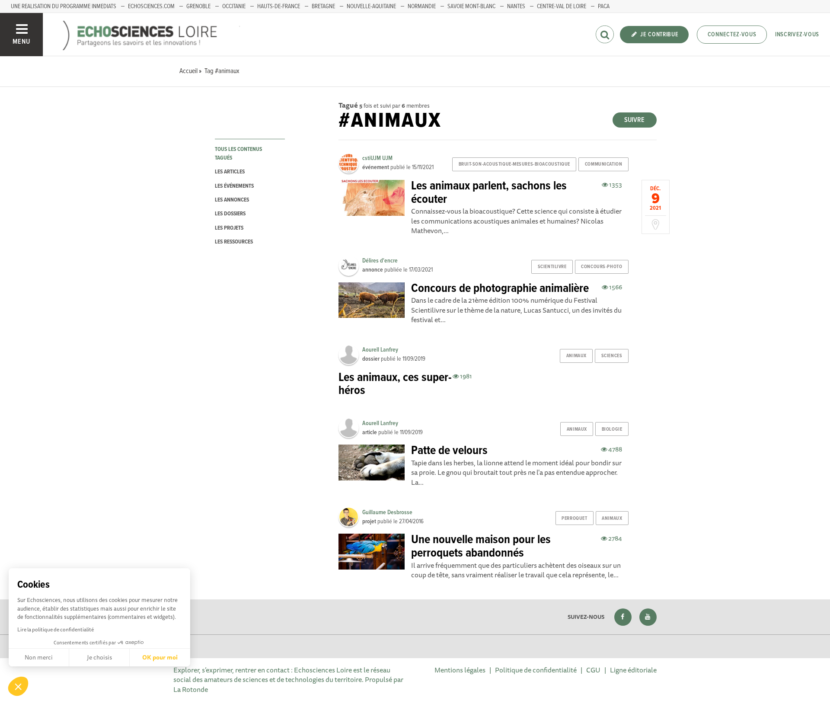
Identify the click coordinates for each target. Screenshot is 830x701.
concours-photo (601, 267)
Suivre (634, 120)
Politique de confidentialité (536, 669)
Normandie (422, 6)
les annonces (232, 200)
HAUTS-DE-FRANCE (278, 6)
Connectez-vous (732, 34)
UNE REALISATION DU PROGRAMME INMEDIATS (63, 6)
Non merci (39, 657)
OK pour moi (160, 657)
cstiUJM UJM (377, 158)
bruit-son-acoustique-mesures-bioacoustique (515, 164)
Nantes (516, 6)
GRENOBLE (198, 6)
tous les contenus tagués (238, 153)
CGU (593, 669)
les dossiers (230, 214)
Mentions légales (459, 669)
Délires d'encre (380, 261)
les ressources (234, 242)
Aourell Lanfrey (380, 350)
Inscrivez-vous (797, 34)
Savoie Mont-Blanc (471, 6)
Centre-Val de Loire (561, 6)
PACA (604, 6)
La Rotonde (190, 689)
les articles (230, 172)
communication (603, 164)
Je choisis (99, 657)
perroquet (574, 518)
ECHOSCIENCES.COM (151, 6)
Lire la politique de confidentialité (55, 629)
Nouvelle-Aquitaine (371, 6)
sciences (611, 356)
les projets (229, 228)
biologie (612, 429)
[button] (18, 686)
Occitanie (234, 6)
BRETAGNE (323, 6)
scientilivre (552, 267)
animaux (576, 356)
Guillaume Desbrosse (387, 512)
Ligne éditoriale (633, 669)
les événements (234, 186)
